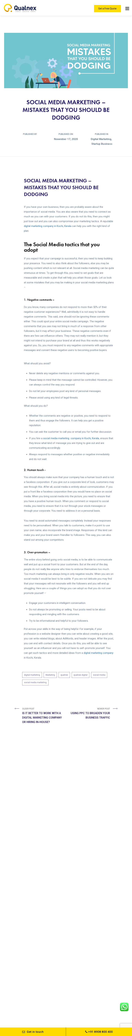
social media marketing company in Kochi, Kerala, (71, 438)
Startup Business (101, 143)
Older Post (42, 716)
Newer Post (90, 713)
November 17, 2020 (66, 139)
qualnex (64, 675)
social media (99, 675)
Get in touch (35, 1031)
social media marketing (35, 682)
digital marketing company (98, 652)
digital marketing (32, 675)
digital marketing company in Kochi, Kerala (48, 226)
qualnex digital (80, 675)
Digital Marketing (101, 139)
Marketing (50, 675)
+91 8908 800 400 (100, 1031)
